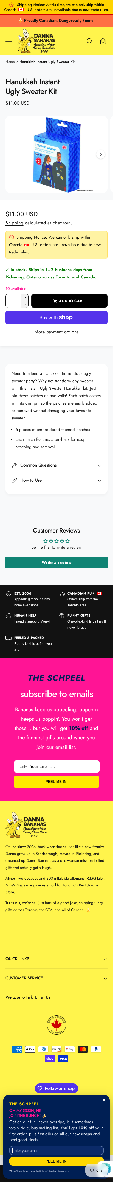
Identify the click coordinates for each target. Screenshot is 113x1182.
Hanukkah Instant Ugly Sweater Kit (47, 61)
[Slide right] (100, 154)
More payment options (56, 332)
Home (10, 61)
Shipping (14, 223)
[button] (9, 41)
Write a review (56, 562)
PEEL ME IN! (56, 782)
